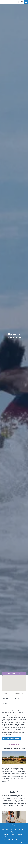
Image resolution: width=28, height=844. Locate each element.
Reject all (12, 842)
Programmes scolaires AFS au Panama (11, 738)
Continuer (5, 842)
